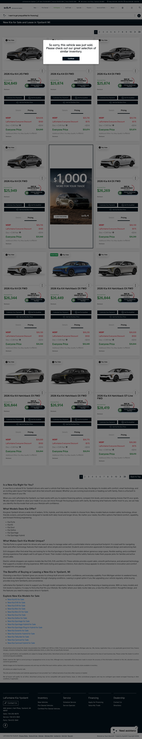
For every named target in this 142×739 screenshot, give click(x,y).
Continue (71, 58)
